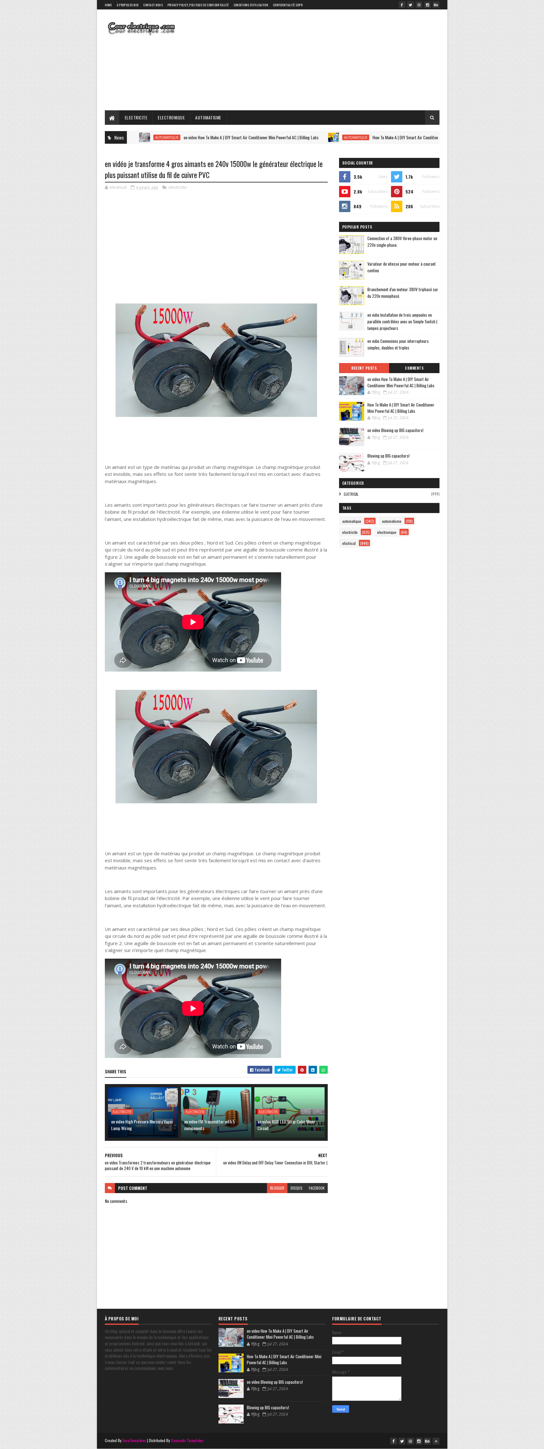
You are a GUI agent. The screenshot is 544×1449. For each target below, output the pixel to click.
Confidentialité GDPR (288, 5)
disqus (297, 1188)
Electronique (171, 117)
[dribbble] (419, 4)
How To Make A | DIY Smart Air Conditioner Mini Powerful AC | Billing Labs (386, 137)
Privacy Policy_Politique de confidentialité (198, 5)
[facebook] (402, 4)
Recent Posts (364, 368)
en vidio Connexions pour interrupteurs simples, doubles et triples (398, 344)
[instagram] (427, 4)
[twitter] (410, 4)
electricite (177, 187)
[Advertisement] (324, 60)
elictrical (351, 494)
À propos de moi (128, 5)
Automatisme (208, 117)
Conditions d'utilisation (251, 5)
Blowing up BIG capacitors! (388, 456)
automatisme (391, 521)
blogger (277, 1188)
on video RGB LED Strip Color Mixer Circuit (286, 1124)
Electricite (136, 117)
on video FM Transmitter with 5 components (209, 1124)
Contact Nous (153, 5)
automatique (309, 137)
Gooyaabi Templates (187, 1440)
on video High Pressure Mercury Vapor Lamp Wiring (142, 1124)
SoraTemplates (134, 1440)
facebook (317, 1188)
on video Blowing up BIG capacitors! (395, 430)
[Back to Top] (436, 1441)
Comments (414, 368)
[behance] (436, 4)
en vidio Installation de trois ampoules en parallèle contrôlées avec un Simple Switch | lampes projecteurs (402, 321)
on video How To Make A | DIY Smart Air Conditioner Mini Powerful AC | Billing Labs (205, 137)
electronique (386, 532)
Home (108, 5)
